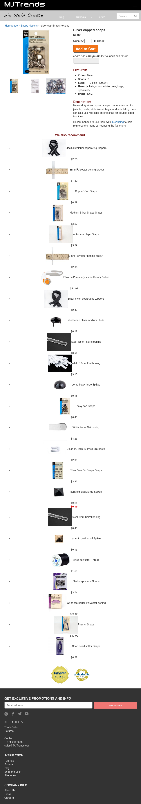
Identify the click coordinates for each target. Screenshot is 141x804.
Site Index (10, 775)
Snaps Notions (29, 25)
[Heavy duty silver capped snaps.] (36, 51)
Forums (8, 764)
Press (7, 794)
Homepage (11, 25)
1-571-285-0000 (13, 742)
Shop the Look (12, 771)
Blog (61, 17)
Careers (9, 797)
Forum (101, 17)
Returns (9, 731)
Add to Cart (86, 48)
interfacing (118, 122)
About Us (9, 790)
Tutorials (81, 17)
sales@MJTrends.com (17, 745)
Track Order (11, 727)
